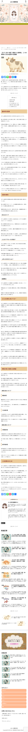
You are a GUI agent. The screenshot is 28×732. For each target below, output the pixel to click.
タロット (4, 690)
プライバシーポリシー (6, 721)
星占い (3, 523)
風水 (3, 706)
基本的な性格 (12, 99)
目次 (12, 97)
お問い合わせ (4, 718)
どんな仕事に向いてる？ (14, 103)
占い (3, 693)
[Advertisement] (14, 34)
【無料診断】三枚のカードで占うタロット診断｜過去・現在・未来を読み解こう (14, 714)
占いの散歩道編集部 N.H (13, 502)
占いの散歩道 (14, 2)
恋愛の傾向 (12, 101)
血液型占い (4, 703)
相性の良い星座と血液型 (14, 104)
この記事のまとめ (13, 106)
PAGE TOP (26, 709)
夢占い (3, 697)
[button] (25, 392)
